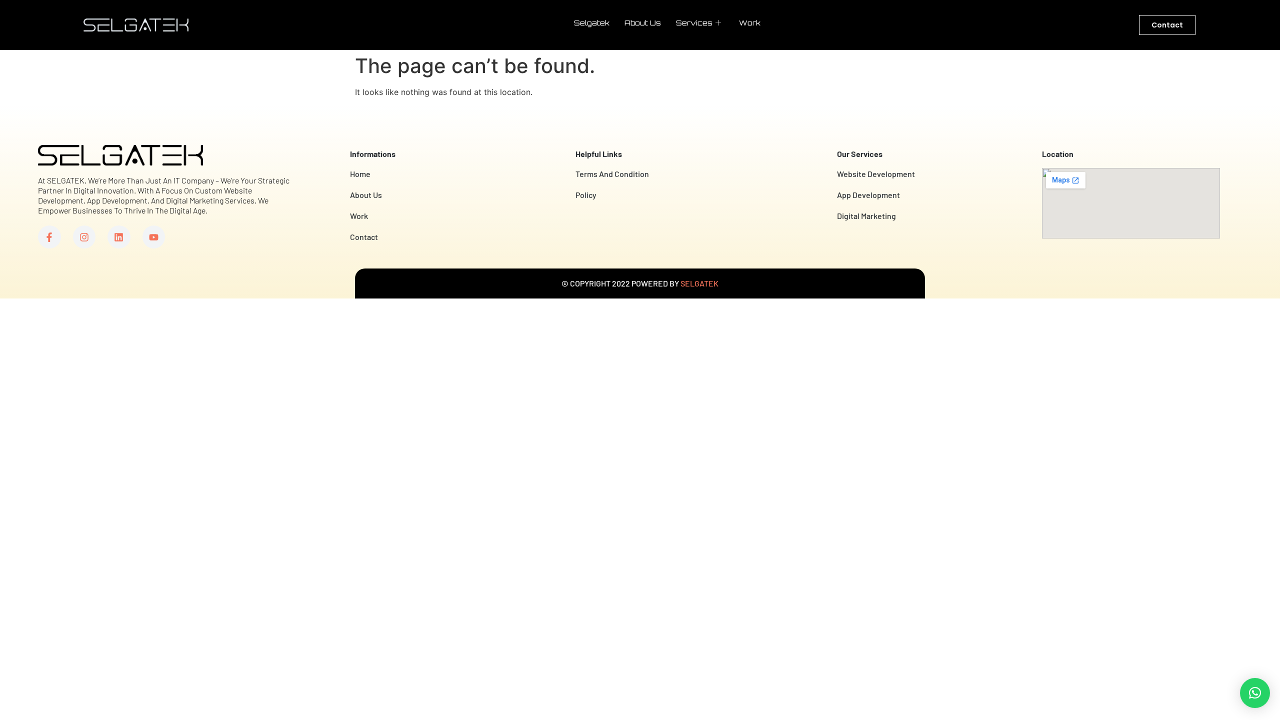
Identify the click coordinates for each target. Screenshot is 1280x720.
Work (749, 22)
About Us (642, 22)
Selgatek (592, 22)
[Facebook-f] (49, 237)
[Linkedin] (119, 237)
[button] (1255, 693)
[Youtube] (154, 237)
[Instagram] (84, 237)
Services (694, 22)
